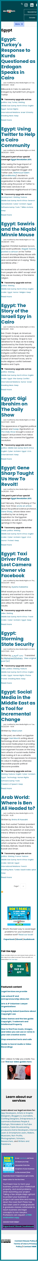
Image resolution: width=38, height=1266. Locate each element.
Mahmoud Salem (21, 172)
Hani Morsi (14, 738)
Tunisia (17, 869)
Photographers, (8, 1138)
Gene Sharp (6, 511)
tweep (16, 429)
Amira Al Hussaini (20, 819)
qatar (33, 869)
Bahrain (10, 863)
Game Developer (19, 1130)
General (31, 200)
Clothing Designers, (10, 1118)
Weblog (21, 102)
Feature (23, 197)
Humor (16, 292)
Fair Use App (13, 959)
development (7, 197)
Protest (11, 540)
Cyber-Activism (19, 204)
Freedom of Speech (9, 784)
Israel (23, 112)
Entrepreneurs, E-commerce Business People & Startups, (18, 1121)
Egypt (3, 109)
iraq (9, 102)
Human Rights (12, 109)
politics (4, 102)
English (31, 105)
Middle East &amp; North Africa (14, 105)
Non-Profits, (17, 1135)
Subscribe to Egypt (2, 892)
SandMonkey (10, 175)
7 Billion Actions (26, 207)
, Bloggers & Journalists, (22, 1116)
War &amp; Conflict (21, 378)
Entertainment (7, 454)
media (3, 530)
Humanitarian (6, 204)
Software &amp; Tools (10, 207)
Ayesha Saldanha (20, 587)
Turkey (15, 102)
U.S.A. (29, 451)
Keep (16, 116)
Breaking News (7, 116)
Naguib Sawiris (28, 248)
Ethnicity (29, 112)
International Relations (10, 112)
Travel (30, 616)
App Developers (8, 1113)
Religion (22, 292)
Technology (12, 777)
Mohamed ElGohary (13, 658)
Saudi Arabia (25, 869)
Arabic (4, 292)
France (18, 856)
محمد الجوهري (17, 655)
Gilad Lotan (17, 730)
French (24, 866)
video (3, 613)
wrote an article (24, 506)
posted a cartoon (9, 251)
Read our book (26, 934)
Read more (6, 120)
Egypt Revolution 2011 (21, 159)
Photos (28, 675)
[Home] (9, 11)
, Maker (29, 1132)
